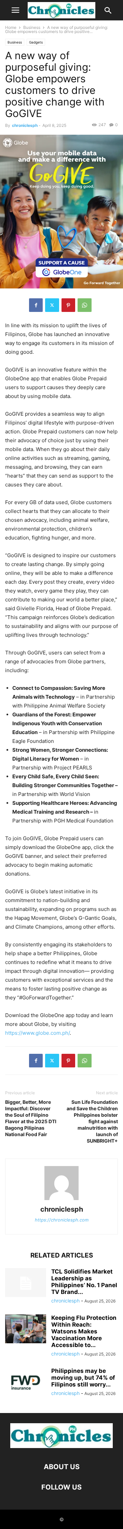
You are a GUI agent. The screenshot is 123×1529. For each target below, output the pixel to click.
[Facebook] (36, 305)
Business (31, 27)
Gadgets (36, 42)
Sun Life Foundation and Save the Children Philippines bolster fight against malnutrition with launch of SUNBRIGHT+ (92, 1121)
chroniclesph (25, 125)
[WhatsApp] (85, 305)
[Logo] (61, 1446)
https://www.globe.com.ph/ (37, 1033)
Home (10, 27)
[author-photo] (61, 1200)
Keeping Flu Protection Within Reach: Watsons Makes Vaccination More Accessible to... (84, 1331)
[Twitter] (52, 305)
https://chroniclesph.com (61, 1220)
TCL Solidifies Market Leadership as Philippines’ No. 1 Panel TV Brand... (84, 1281)
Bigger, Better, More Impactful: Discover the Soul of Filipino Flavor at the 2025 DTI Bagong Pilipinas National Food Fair (30, 1118)
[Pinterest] (68, 305)
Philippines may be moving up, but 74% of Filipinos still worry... (83, 1377)
